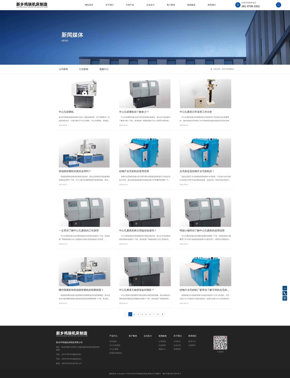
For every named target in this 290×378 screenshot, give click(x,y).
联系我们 (192, 336)
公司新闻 (63, 69)
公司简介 (177, 341)
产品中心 (113, 336)
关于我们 (178, 336)
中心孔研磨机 (114, 345)
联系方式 (192, 341)
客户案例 (133, 336)
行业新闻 (83, 69)
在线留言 (192, 345)
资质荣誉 (177, 349)
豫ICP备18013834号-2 (172, 374)
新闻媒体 (230, 69)
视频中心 (104, 69)
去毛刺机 (113, 341)
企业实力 (148, 336)
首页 (224, 69)
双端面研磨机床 (115, 353)
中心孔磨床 (113, 349)
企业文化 (177, 345)
